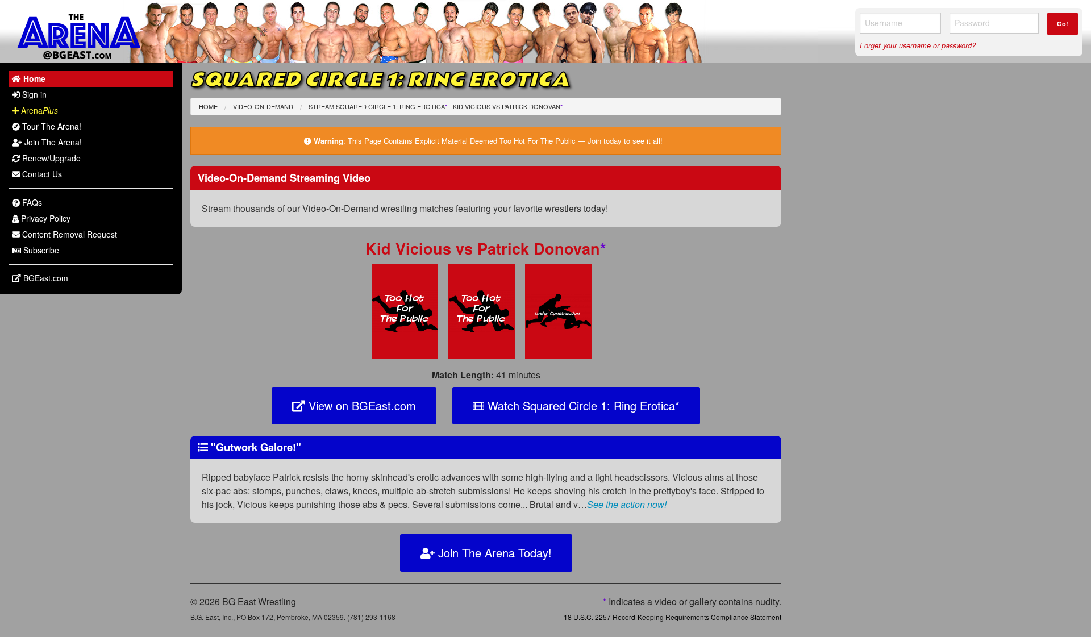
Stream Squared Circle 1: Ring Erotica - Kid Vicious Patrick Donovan (436, 106)
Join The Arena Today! (493, 552)
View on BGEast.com (360, 405)
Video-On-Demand (263, 106)
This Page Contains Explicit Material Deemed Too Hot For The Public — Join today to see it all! (505, 140)
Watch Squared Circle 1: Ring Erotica (582, 405)
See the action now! (627, 504)
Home (208, 106)
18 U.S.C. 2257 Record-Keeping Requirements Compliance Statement (672, 617)
